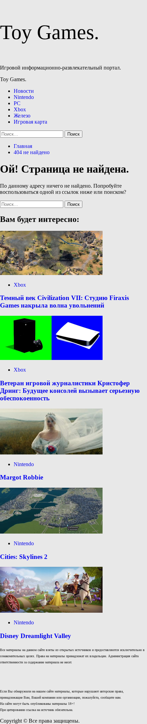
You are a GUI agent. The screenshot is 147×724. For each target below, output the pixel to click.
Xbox (20, 109)
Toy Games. (49, 32)
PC (17, 103)
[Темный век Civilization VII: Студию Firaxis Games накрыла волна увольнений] (51, 273)
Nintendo (24, 97)
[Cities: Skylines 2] (51, 532)
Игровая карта (30, 122)
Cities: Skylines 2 (24, 556)
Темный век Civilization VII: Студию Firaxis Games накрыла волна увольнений (64, 301)
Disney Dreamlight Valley (35, 635)
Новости (24, 91)
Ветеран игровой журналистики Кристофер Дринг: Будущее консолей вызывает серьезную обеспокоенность (70, 390)
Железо (22, 115)
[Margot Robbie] (51, 452)
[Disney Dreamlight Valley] (51, 611)
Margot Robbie (21, 477)
